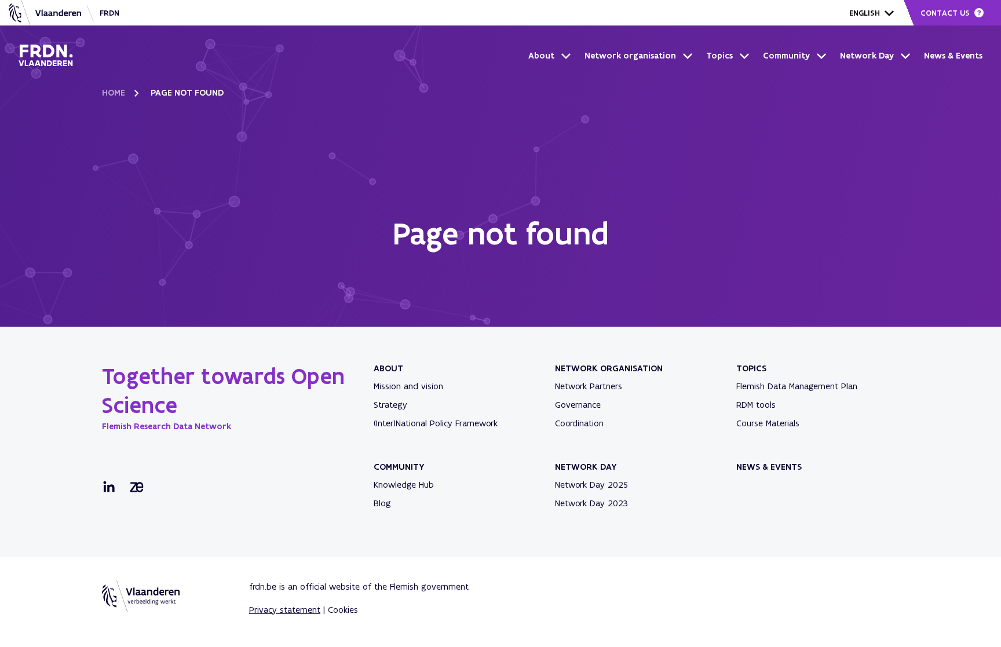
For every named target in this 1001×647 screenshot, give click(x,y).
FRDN (109, 13)
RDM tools (756, 404)
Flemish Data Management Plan (796, 386)
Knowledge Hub (404, 484)
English (864, 13)
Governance (578, 404)
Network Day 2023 (591, 503)
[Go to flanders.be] (45, 12)
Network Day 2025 (591, 484)
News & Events (953, 55)
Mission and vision (408, 386)
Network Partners (588, 386)
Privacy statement (284, 609)
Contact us (945, 13)
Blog (382, 503)
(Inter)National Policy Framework (436, 423)
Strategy (390, 404)
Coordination (579, 423)
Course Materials (767, 423)
